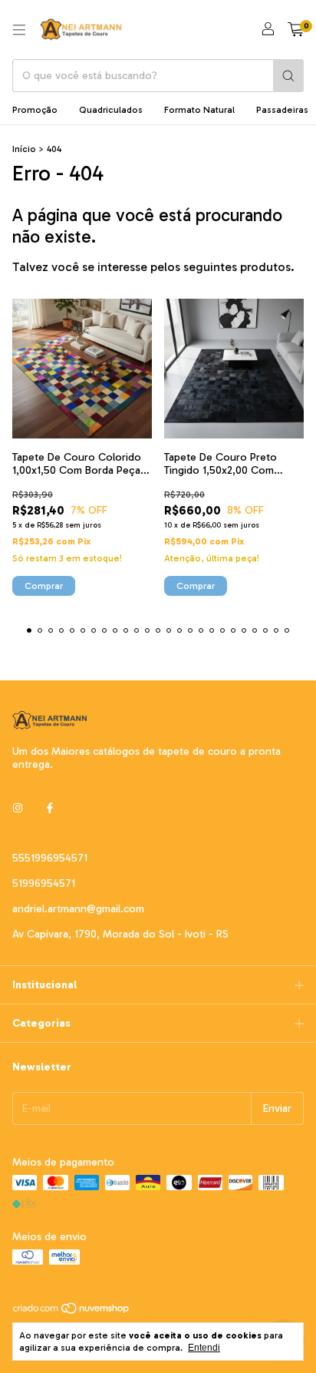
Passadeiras (282, 109)
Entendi (204, 1347)
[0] (296, 30)
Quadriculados (111, 109)
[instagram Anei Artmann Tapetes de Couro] (17, 808)
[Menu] (19, 30)
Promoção (35, 109)
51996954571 (43, 883)
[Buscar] (288, 75)
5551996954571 (49, 858)
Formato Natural (199, 109)
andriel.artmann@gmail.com (78, 908)
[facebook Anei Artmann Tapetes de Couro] (49, 808)
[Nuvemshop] (71, 1312)
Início (24, 149)
